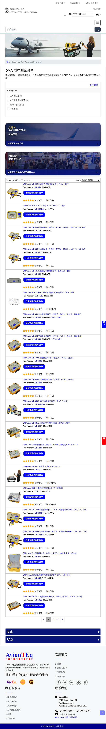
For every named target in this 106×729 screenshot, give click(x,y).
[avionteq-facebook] (58, 682)
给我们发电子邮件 (17, 9)
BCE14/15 (39, 296)
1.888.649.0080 (16, 12)
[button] (98, 23)
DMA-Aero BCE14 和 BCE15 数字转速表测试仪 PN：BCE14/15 (48, 293)
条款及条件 (62, 668)
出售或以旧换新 (91, 3)
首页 (59, 664)
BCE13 (37, 491)
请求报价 (97, 9)
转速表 (14, 109)
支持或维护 (12, 706)
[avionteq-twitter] (65, 682)
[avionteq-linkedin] (85, 682)
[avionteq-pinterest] (78, 682)
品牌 (9, 714)
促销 (104, 441)
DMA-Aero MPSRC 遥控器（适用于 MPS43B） (42, 466)
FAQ (9, 639)
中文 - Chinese (79, 14)
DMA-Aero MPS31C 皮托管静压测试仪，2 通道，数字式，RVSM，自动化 (52, 597)
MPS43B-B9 (56, 318)
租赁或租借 (60, 3)
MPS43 (38, 318)
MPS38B (38, 448)
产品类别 (11, 718)
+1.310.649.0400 (30, 12)
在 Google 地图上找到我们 (66, 717)
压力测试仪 (16, 96)
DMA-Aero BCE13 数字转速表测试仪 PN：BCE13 (43, 488)
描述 (9, 632)
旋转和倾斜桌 (17, 104)
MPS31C (38, 600)
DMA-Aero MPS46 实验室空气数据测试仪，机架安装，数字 (47, 271)
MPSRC (38, 470)
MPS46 (38, 274)
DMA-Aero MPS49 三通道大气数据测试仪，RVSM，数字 (46, 184)
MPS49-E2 (39, 209)
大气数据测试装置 (19, 100)
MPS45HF (39, 578)
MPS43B (38, 361)
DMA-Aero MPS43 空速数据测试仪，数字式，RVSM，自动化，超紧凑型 (52, 314)
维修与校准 (75, 3)
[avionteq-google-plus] (71, 682)
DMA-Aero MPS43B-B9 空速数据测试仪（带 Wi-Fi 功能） (46, 401)
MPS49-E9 (39, 513)
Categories (12, 90)
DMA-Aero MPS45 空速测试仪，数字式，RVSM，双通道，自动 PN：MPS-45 (54, 227)
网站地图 (61, 676)
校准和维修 (12, 701)
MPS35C (38, 426)
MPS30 (38, 556)
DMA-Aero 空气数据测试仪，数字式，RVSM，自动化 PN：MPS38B (50, 445)
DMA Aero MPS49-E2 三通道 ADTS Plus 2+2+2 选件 (44, 206)
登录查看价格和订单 (34, 193)
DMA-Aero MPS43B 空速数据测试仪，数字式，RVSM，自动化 (48, 358)
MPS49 (38, 187)
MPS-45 (38, 231)
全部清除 (94, 85)
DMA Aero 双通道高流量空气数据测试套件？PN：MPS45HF (47, 575)
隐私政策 (61, 672)
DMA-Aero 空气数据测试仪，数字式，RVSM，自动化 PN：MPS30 (49, 553)
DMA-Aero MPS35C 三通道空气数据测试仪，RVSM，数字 (46, 423)
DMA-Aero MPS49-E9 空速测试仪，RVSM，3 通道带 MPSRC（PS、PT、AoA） (55, 510)
